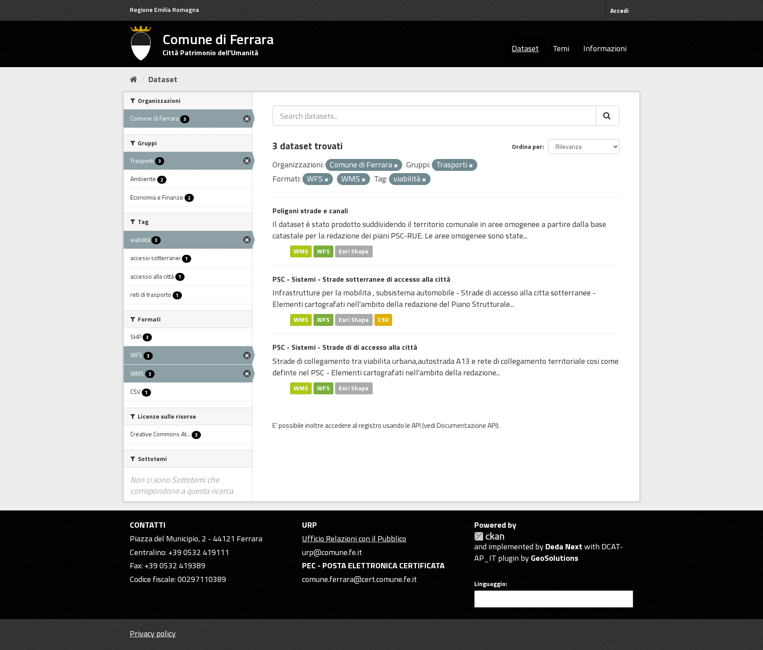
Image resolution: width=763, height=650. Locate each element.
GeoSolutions (554, 558)
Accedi (619, 10)
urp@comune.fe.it (332, 552)
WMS (301, 251)
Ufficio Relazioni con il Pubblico (354, 538)
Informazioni (605, 48)
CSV (383, 319)
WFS (323, 251)
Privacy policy (153, 633)
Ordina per (527, 146)
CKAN (489, 536)
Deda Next (563, 546)
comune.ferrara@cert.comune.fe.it (359, 579)
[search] (607, 116)
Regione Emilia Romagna (164, 9)
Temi (561, 48)
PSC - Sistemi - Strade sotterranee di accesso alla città (361, 279)
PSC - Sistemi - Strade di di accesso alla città (344, 347)
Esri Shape (354, 251)
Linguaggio (490, 583)
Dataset (525, 48)
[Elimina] (396, 165)
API (416, 425)
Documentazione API (467, 425)
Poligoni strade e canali (310, 210)
